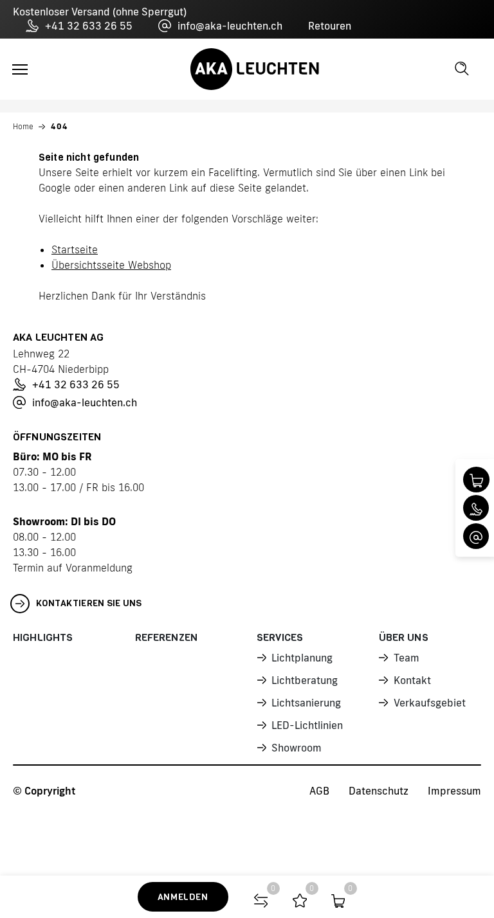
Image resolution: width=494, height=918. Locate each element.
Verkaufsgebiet (430, 702)
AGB (319, 790)
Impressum (454, 790)
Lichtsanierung (306, 702)
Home (23, 126)
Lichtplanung (302, 657)
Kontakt (412, 680)
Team (406, 657)
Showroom (296, 747)
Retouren (329, 25)
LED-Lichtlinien (307, 725)
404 (59, 126)
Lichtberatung (304, 680)
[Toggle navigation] (20, 69)
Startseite (74, 249)
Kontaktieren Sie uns (89, 603)
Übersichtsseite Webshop (111, 264)
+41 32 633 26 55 (89, 25)
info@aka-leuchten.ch (230, 25)
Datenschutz (378, 790)
